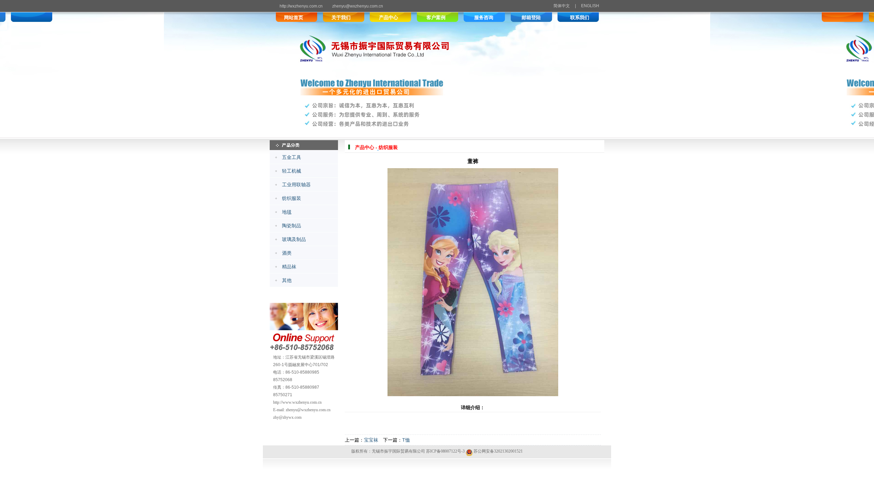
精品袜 (289, 266)
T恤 (406, 440)
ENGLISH (590, 5)
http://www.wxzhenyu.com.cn (297, 402)
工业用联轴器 (296, 184)
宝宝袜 (371, 440)
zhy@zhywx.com (287, 417)
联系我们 (579, 17)
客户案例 (436, 17)
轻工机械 (291, 171)
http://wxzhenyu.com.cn (301, 6)
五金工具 (291, 157)
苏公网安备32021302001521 (498, 451)
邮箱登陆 (531, 17)
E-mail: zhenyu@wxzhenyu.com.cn (301, 409)
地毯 (287, 212)
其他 (287, 280)
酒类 (287, 253)
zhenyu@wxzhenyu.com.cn (357, 6)
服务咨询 (483, 17)
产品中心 (388, 17)
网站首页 (293, 17)
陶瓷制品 (291, 225)
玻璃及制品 (294, 239)
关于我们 (341, 17)
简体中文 (562, 5)
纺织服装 (291, 198)
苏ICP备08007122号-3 (445, 451)
